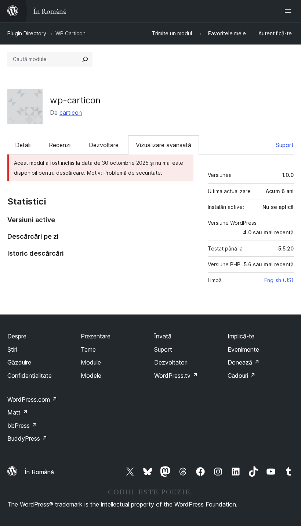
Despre (16, 336)
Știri (12, 349)
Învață (162, 336)
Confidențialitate (29, 375)
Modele (91, 375)
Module (91, 362)
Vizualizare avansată (163, 145)
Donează (244, 362)
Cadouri (241, 375)
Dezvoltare (104, 145)
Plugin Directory (26, 33)
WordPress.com (32, 399)
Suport (285, 145)
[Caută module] (85, 59)
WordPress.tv (176, 375)
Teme (88, 349)
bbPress (22, 425)
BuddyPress (27, 438)
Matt (17, 412)
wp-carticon (75, 100)
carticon (70, 112)
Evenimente (243, 349)
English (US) (279, 280)
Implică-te (241, 336)
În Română (39, 472)
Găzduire (19, 362)
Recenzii (60, 145)
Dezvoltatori (171, 362)
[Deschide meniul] (289, 11)
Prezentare (95, 336)
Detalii (23, 145)
